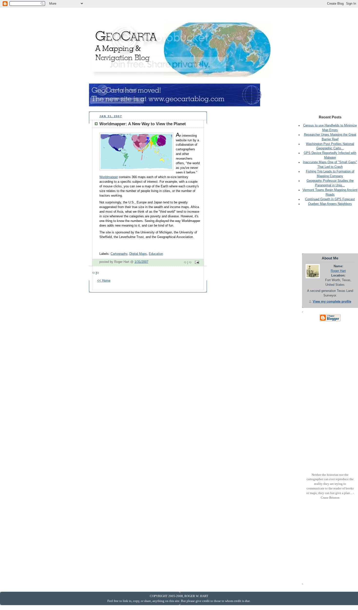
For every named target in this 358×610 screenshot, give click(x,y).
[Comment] (185, 262)
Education (156, 254)
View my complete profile (332, 301)
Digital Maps (138, 254)
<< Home (103, 280)
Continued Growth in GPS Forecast (330, 199)
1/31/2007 (141, 262)
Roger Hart (338, 271)
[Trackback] (190, 262)
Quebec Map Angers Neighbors (330, 204)
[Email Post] (196, 262)
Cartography (119, 254)
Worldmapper (108, 177)
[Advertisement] (177, 15)
